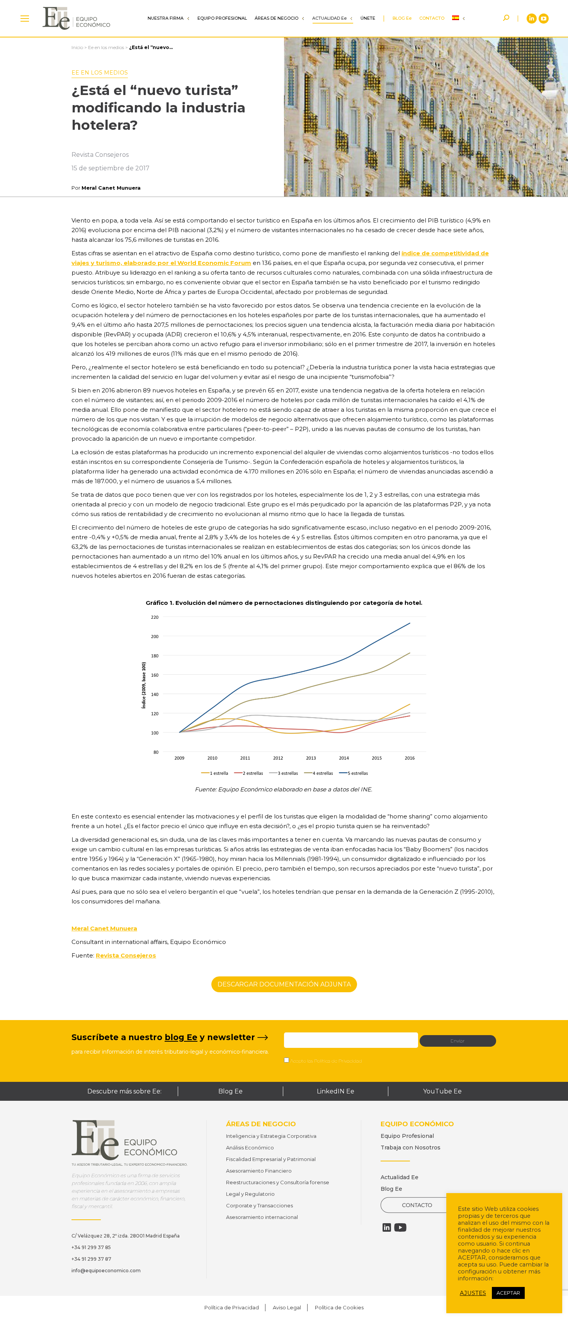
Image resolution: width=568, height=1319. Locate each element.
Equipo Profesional (407, 1135)
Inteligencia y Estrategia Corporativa (271, 1136)
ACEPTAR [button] (508, 1293)
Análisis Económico (250, 1147)
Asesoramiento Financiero (259, 1171)
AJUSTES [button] (473, 1293)
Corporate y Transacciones (259, 1205)
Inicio (77, 47)
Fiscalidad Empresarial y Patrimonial (271, 1159)
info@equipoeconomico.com (106, 1270)
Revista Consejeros (126, 955)
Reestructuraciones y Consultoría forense (277, 1182)
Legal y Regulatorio (250, 1194)
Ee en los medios (106, 47)
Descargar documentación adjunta (284, 984)
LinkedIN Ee (335, 1091)
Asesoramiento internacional (262, 1217)
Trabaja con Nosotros (410, 1147)
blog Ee (181, 1037)
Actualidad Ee (399, 1177)
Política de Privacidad (338, 1061)
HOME (24, 18)
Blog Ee (230, 1091)
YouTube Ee (442, 1091)
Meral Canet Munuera (111, 188)
